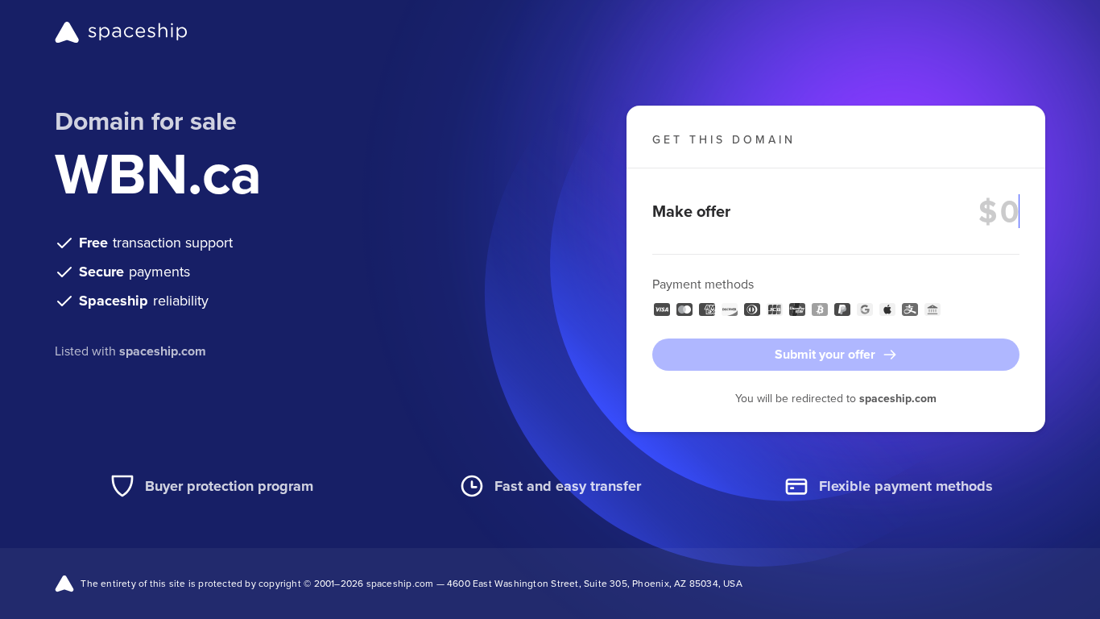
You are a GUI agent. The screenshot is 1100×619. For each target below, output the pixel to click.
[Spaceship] (121, 32)
